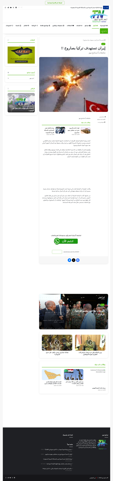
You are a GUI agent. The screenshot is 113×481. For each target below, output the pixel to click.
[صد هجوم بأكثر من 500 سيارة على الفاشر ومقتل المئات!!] (73, 374)
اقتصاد (78, 25)
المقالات (69, 25)
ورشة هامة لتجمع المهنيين (98, 388)
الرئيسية (103, 25)
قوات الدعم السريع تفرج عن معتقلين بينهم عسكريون (73, 130)
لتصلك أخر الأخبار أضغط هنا (54, 3)
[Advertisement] (66, 173)
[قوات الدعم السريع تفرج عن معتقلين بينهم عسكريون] (85, 130)
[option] (73, 311)
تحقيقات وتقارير (57, 25)
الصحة (18, 25)
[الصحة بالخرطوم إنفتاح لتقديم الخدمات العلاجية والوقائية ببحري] (51, 374)
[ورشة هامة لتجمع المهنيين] (95, 377)
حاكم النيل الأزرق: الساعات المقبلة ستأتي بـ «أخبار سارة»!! (57, 468)
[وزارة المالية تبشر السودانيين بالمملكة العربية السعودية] (60, 130)
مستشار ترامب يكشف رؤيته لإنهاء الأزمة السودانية (59, 463)
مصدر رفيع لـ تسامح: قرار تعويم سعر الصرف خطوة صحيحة (87, 312)
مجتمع (87, 25)
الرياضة (34, 25)
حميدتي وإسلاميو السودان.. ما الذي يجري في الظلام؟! (58, 449)
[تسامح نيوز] (99, 16)
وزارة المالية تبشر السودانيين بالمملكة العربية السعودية (86, 7)
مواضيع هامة (44, 25)
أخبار (94, 25)
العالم (26, 25)
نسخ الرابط (57, 252)
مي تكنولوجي (93, 477)
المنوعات (9, 25)
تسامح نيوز (101, 116)
